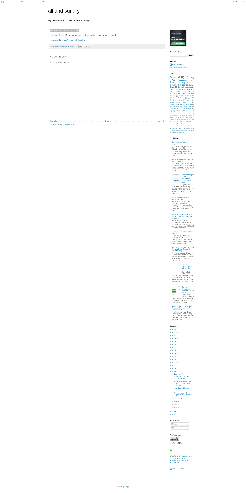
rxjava (188, 89)
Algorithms (173, 94)
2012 (174, 362)
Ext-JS (172, 119)
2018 (174, 344)
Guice (179, 113)
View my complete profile (178, 68)
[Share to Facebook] (87, 46)
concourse (173, 126)
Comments (177, 428)
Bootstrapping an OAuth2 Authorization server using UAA (188, 178)
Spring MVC (185, 83)
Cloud (172, 89)
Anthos (180, 117)
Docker (181, 96)
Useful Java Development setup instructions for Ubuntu (183, 383)
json (178, 102)
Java (172, 77)
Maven (178, 106)
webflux (172, 102)
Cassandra (189, 111)
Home (107, 121)
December (178, 374)
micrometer (179, 130)
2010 (174, 368)
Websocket (173, 104)
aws (181, 104)
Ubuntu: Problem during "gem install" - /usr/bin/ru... (183, 394)
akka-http (191, 113)
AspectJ (184, 94)
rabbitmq (172, 117)
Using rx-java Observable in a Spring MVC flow (182, 198)
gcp (180, 89)
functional (191, 126)
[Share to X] (84, 46)
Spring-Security (186, 108)
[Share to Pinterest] (89, 46)
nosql (192, 130)
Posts (175, 424)
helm (173, 128)
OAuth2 (185, 106)
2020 (174, 338)
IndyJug (188, 100)
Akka (171, 106)
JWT (184, 113)
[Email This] (79, 46)
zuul (180, 132)
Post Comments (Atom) (67, 125)
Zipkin (180, 121)
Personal (191, 119)
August (176, 401)
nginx (186, 130)
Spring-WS (190, 98)
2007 (174, 414)
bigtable (172, 123)
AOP (189, 91)
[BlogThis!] (82, 46)
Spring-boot (183, 80)
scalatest (174, 132)
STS (173, 121)
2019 (174, 341)
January (177, 407)
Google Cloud (177, 100)
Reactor (182, 98)
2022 (174, 332)
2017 (174, 347)
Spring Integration (184, 87)
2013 (174, 359)
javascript (189, 104)
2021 (174, 335)
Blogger (127, 487)
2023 (174, 329)
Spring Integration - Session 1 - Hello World (188, 289)
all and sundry (64, 11)
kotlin (172, 83)
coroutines (182, 126)
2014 (174, 356)
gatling (184, 115)
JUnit (184, 102)
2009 (174, 371)
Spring (190, 77)
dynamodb (175, 115)
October (177, 399)
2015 (174, 353)
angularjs (172, 111)
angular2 (188, 121)
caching (181, 123)
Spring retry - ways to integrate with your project (182, 160)
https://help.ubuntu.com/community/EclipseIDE (67, 40)
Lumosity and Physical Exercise (181, 389)
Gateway (172, 113)
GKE (177, 119)
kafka (190, 115)
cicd (190, 123)
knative (180, 111)
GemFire (183, 119)
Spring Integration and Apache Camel (181, 377)
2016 (174, 350)
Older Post (160, 121)
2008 (174, 411)
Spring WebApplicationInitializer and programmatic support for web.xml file (183, 216)
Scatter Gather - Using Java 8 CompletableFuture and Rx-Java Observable (182, 308)
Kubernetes (173, 98)
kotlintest (189, 128)
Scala (172, 85)
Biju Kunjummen (178, 64)
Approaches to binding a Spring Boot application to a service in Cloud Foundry (183, 249)
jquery (181, 128)
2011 (174, 365)
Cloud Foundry (175, 91)
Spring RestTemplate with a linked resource (187, 267)
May (175, 404)
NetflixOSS (181, 85)
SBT (190, 102)
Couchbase (188, 117)
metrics (172, 130)
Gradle (189, 96)
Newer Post (54, 121)
